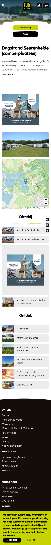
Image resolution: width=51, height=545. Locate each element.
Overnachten (8, 501)
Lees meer (7, 74)
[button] (4, 5)
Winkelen (6, 470)
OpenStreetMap (35, 208)
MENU (46, 7)
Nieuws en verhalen (12, 446)
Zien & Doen (47, 225)
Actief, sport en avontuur (14, 488)
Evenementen (9, 461)
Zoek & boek (47, 230)
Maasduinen (8, 424)
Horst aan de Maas (12, 420)
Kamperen (7, 496)
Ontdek (47, 219)
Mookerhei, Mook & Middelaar (17, 428)
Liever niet (32, 540)
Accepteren (12, 540)
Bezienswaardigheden (13, 457)
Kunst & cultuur (10, 466)
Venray (5, 441)
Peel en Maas (9, 433)
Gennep (6, 415)
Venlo (5, 437)
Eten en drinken (10, 492)
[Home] (25, 8)
